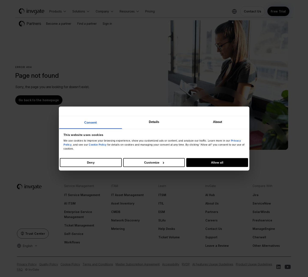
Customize (152, 162)
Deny (90, 162)
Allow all (217, 162)
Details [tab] (154, 122)
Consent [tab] (90, 122)
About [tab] (217, 122)
